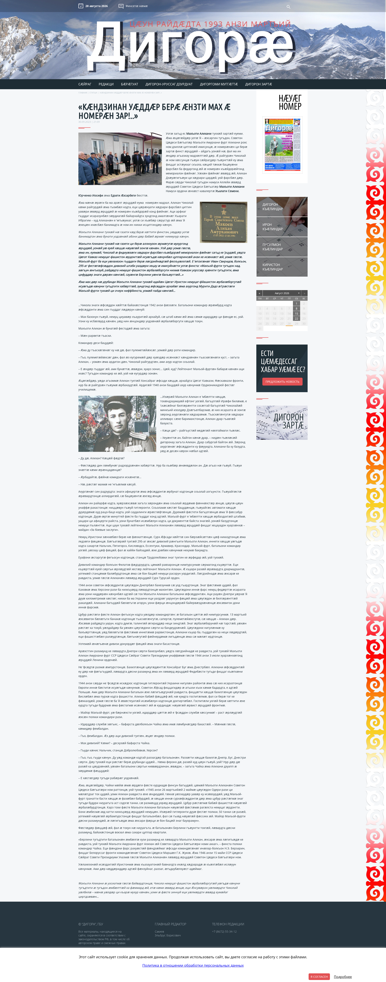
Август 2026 (282, 293)
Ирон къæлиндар (273, 226)
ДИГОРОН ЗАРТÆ (258, 84)
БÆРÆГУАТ (129, 84)
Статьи (93, 92)
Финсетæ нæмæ (137, 6)
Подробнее (343, 977)
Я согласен (319, 977)
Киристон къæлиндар (273, 267)
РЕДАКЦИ (106, 84)
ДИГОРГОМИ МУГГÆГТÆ (219, 84)
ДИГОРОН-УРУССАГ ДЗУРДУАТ (169, 84)
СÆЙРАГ (84, 84)
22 (296, 318)
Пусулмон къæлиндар (273, 246)
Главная (82, 92)
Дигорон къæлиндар (273, 206)
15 (296, 313)
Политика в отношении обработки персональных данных (193, 965)
